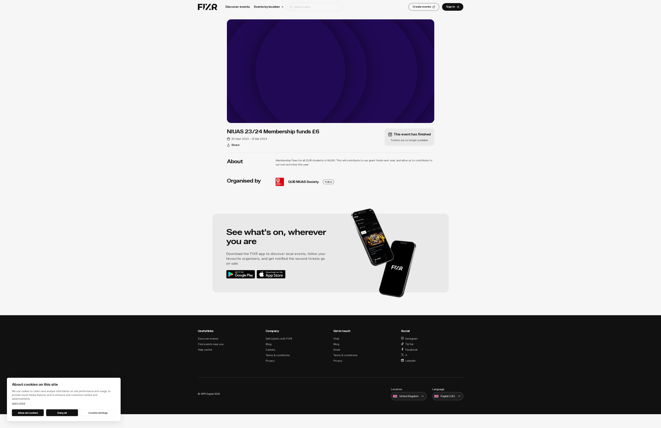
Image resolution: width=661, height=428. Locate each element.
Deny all (62, 412)
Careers (270, 349)
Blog (268, 344)
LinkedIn (410, 360)
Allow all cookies (28, 412)
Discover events (238, 6)
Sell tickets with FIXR (279, 338)
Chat (336, 338)
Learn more (18, 403)
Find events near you (211, 344)
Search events (302, 6)
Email (336, 349)
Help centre (205, 349)
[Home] (207, 7)
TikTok (409, 344)
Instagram (411, 338)
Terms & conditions (278, 355)
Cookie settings (98, 412)
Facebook (411, 349)
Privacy (270, 360)
